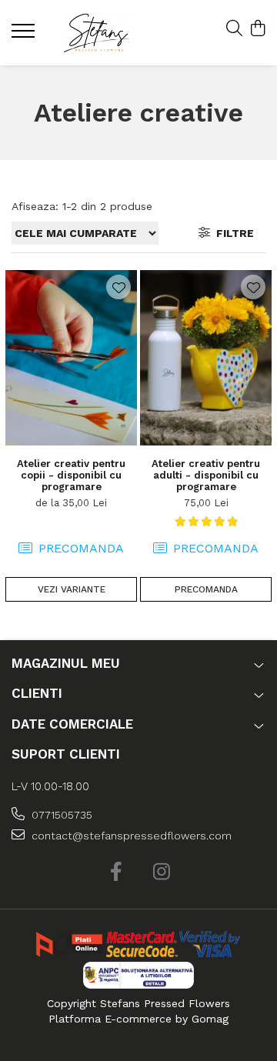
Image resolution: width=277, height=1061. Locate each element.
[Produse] (25, 35)
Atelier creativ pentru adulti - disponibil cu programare (206, 475)
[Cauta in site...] (234, 29)
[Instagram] (161, 872)
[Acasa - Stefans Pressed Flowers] (98, 33)
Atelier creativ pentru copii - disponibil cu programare (71, 475)
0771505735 (60, 815)
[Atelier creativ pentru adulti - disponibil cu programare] (206, 357)
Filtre (232, 233)
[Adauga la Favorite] (118, 287)
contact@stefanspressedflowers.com (130, 835)
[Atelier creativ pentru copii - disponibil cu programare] (71, 357)
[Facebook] (115, 872)
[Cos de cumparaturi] (257, 29)
